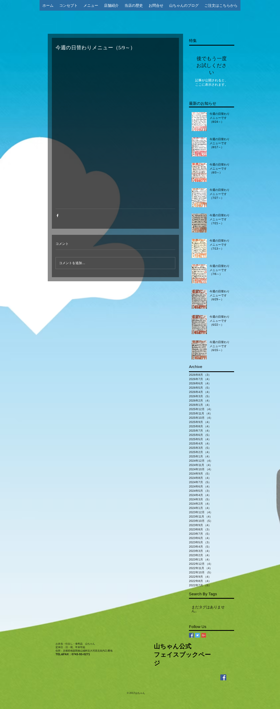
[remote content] (115, 129)
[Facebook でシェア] (57, 215)
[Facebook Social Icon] (191, 635)
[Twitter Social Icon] (197, 635)
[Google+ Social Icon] (203, 635)
